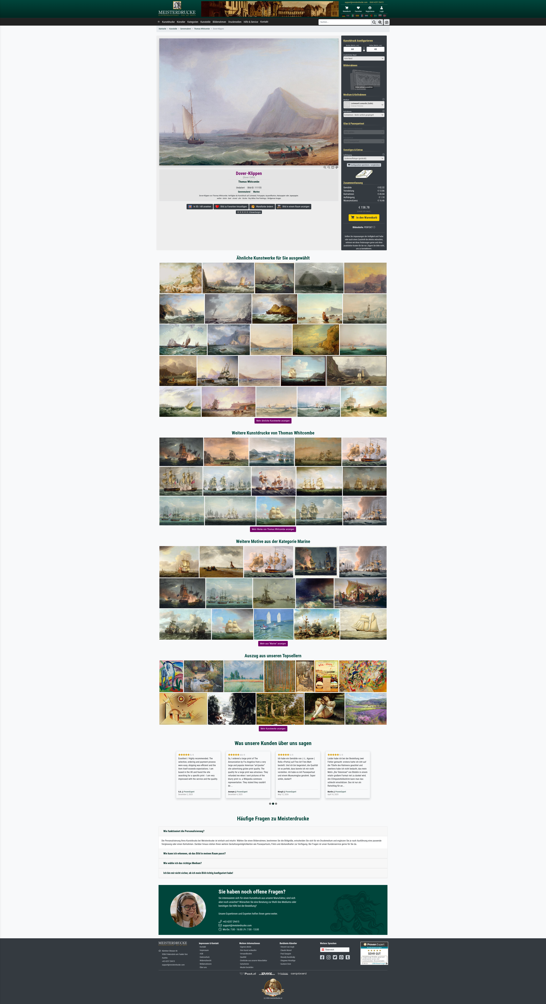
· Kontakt (202, 947)
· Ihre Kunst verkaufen (248, 950)
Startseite (162, 29)
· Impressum (204, 950)
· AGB (201, 954)
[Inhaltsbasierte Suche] (380, 22)
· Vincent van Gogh (287, 947)
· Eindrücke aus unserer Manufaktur (253, 960)
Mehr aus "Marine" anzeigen (273, 643)
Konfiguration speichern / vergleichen (365, 165)
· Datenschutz (204, 957)
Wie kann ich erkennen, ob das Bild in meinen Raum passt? (194, 853)
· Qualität (242, 957)
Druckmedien (234, 21)
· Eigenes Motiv (245, 947)
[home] (158, 22)
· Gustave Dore (285, 964)
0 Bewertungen (254, 212)
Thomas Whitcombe (202, 29)
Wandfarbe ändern (264, 206)
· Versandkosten (245, 954)
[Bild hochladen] (387, 22)
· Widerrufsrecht (205, 960)
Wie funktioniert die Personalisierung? (183, 831)
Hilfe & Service (251, 21)
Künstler (181, 21)
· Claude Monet (286, 950)
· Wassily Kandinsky (287, 957)
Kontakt (264, 21)
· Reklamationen (205, 964)
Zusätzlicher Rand (349, 55)
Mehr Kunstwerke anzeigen (273, 728)
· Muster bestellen (246, 967)
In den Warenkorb (365, 217)
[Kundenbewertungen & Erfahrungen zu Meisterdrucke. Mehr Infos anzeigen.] (374, 953)
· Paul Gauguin (285, 954)
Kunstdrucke (168, 21)
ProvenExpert (192, 792)
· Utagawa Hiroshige (287, 960)
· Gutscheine (244, 964)
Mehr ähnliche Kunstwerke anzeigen (273, 420)
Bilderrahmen (219, 21)
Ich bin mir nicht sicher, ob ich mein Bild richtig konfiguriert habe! (198, 873)
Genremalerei (185, 29)
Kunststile (205, 21)
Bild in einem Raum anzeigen (295, 206)
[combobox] (364, 58)
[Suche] (374, 22)
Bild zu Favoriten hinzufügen (233, 206)
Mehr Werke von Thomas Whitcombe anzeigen (273, 529)
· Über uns (203, 967)
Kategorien (192, 21)
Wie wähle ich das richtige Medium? (182, 863)
